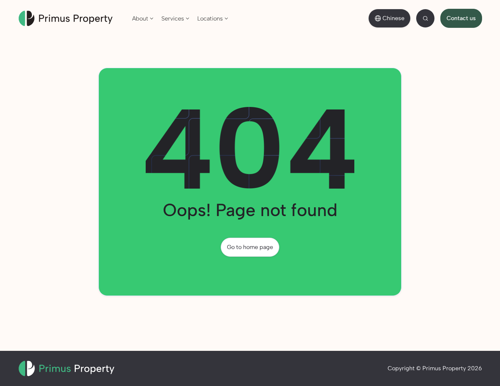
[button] (143, 18)
